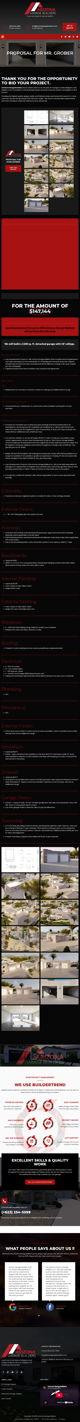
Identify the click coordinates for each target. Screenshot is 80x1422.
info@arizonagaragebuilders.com (44, 26)
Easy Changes (71, 1102)
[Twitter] (65, 36)
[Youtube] (69, 36)
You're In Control (14, 1102)
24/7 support (72, 1138)
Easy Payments (16, 1120)
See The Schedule (14, 1138)
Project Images (70, 1120)
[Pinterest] (77, 36)
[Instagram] (73, 36)
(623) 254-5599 (14, 26)
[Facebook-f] (61, 36)
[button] (2, 36)
